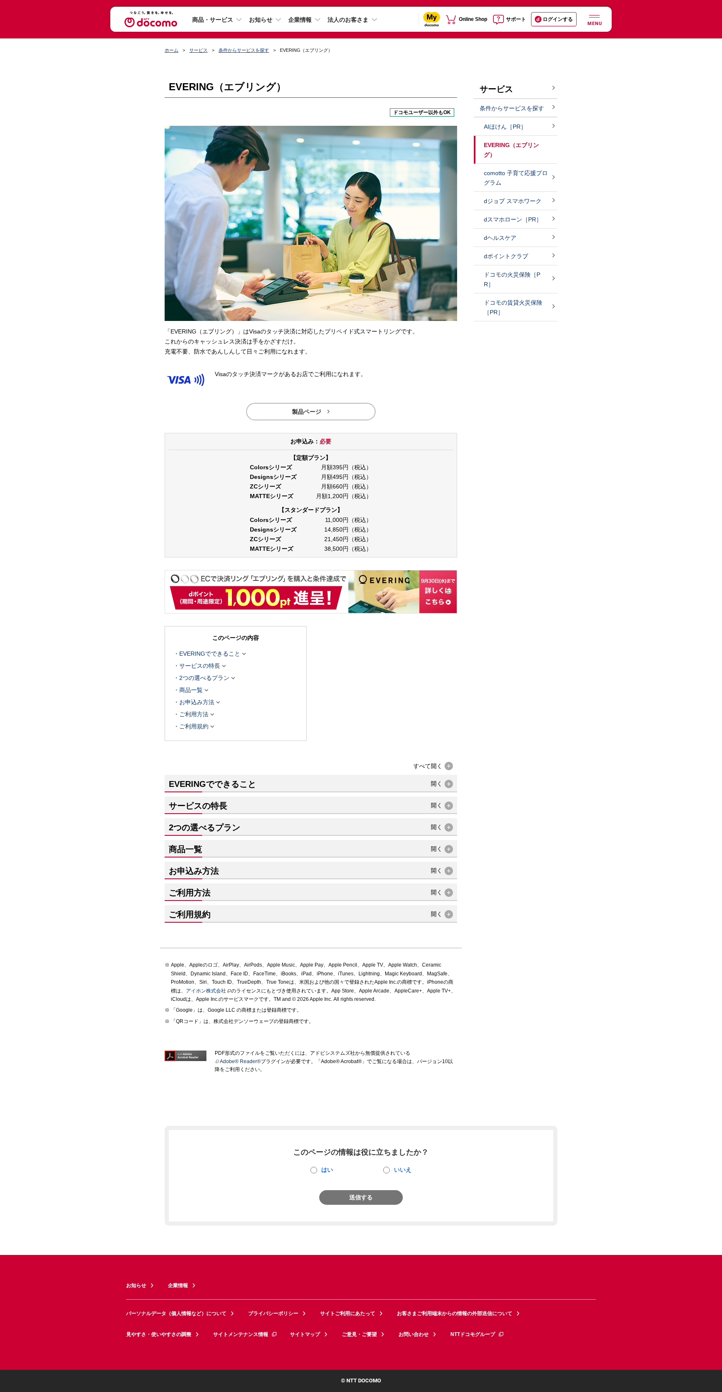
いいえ (403, 1169)
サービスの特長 (199, 666)
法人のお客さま (348, 19)
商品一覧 (191, 690)
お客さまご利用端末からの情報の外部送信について (454, 1313)
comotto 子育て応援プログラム (516, 178)
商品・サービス (212, 19)
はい (327, 1169)
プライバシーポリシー (273, 1313)
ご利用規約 (193, 726)
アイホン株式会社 (206, 991)
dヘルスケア (500, 237)
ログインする (558, 19)
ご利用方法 (193, 714)
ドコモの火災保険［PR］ (512, 279)
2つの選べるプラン (204, 678)
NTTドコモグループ (472, 1334)
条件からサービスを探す (244, 50)
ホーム (171, 50)
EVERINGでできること (209, 654)
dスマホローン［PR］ (513, 219)
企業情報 (300, 19)
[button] (433, 766)
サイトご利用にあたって (347, 1313)
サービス (198, 50)
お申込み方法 (196, 702)
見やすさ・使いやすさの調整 (158, 1334)
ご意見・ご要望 (359, 1334)
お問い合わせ (414, 1334)
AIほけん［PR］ (505, 126)
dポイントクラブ (506, 256)
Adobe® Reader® (240, 1061)
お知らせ (260, 19)
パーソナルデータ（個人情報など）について (176, 1313)
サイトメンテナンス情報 (240, 1334)
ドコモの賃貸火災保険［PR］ (513, 307)
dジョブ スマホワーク (513, 201)
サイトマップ (305, 1334)
